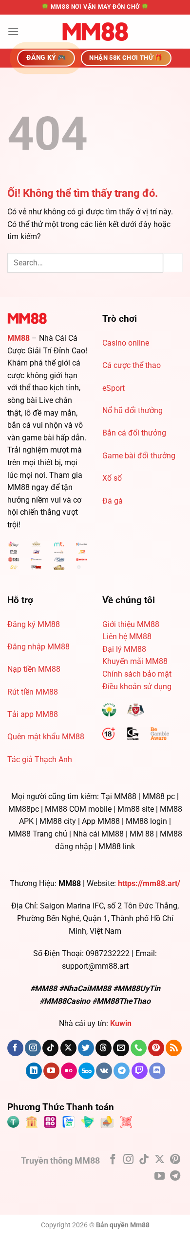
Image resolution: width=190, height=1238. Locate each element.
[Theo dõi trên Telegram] (122, 1071)
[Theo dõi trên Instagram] (33, 1048)
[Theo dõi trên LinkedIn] (34, 1071)
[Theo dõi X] (68, 1048)
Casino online (125, 343)
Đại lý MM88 (124, 649)
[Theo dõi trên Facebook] (15, 1048)
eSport (113, 388)
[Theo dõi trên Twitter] (86, 1048)
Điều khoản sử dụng (136, 686)
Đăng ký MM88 (33, 624)
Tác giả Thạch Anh (39, 759)
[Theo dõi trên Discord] (157, 1071)
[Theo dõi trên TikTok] (50, 1048)
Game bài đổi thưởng (138, 455)
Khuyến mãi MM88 (135, 661)
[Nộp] (173, 262)
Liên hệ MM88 (127, 636)
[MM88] (95, 31)
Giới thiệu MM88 (130, 624)
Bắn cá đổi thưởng (134, 432)
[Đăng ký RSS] (174, 1048)
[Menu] (13, 31)
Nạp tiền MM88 (33, 669)
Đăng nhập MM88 (38, 646)
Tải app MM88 (32, 714)
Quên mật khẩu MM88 (45, 736)
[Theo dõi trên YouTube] (51, 1071)
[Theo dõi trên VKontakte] (104, 1071)
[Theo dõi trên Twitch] (140, 1071)
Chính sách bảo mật (136, 674)
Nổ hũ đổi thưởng (132, 410)
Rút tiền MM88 (32, 692)
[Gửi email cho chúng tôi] (121, 1048)
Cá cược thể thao (131, 365)
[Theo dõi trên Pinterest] (156, 1048)
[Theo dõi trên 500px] (86, 1071)
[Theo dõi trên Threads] (103, 1048)
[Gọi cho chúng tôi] (139, 1048)
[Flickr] (69, 1071)
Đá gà (112, 501)
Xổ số (112, 478)
